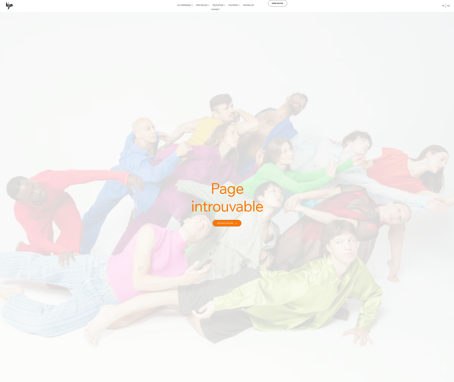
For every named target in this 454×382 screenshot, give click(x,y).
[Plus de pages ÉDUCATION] (224, 5)
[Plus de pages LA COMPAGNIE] (192, 5)
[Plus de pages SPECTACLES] (208, 5)
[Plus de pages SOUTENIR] (239, 5)
